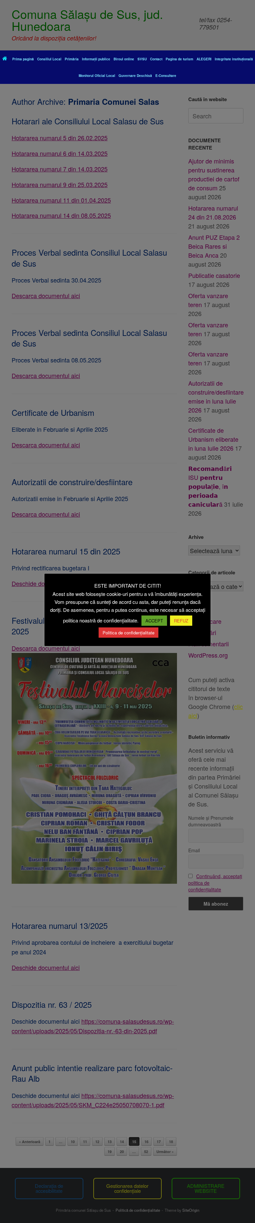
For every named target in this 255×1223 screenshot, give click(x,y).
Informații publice (96, 59)
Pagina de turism (179, 59)
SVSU (142, 59)
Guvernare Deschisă (135, 75)
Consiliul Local (49, 59)
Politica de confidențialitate (128, 632)
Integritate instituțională (234, 59)
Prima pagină (23, 59)
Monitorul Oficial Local (97, 75)
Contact (156, 59)
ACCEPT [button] (154, 620)
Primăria (72, 59)
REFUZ (181, 620)
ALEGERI (204, 59)
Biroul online (124, 59)
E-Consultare (165, 75)
